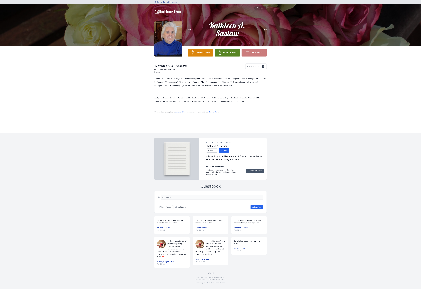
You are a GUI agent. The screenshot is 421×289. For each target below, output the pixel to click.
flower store (213, 111)
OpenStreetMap (213, 283)
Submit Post (256, 207)
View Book (212, 150)
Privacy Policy (204, 279)
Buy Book (224, 150)
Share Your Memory (255, 171)
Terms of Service (216, 279)
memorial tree (180, 111)
